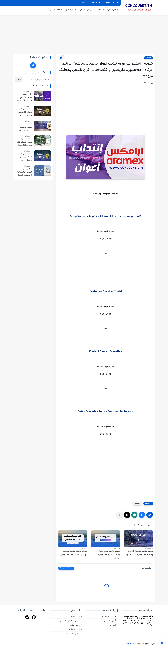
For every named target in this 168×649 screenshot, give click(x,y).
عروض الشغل (86, 10)
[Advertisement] (84, 34)
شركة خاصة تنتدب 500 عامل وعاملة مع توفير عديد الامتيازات (138, 553)
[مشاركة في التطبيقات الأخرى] (120, 515)
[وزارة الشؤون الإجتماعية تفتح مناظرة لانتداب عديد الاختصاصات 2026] (42, 96)
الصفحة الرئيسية (73, 616)
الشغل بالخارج (71, 10)
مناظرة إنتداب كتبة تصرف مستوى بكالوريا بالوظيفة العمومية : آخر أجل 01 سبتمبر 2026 (23, 127)
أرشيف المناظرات (95, 3)
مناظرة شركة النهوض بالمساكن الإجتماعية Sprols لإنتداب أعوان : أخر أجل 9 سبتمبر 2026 (24, 172)
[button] (142, 515)
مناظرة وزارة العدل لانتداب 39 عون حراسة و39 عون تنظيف (24, 157)
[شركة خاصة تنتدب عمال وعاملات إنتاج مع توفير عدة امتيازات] (105, 538)
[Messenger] (27, 617)
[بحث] (14, 10)
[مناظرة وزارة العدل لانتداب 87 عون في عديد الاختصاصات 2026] (42, 111)
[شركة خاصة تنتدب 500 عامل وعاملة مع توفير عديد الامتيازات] (138, 538)
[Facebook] (34, 617)
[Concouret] (138, 7)
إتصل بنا (82, 3)
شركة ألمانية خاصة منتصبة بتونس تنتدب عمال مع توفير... (73, 553)
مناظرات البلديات (55, 10)
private (148, 58)
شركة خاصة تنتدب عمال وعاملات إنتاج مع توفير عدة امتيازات (107, 555)
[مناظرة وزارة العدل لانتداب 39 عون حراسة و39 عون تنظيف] (42, 155)
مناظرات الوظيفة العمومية (106, 10)
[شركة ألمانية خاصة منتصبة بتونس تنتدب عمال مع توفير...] (72, 538)
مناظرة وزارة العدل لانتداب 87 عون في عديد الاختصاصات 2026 (24, 112)
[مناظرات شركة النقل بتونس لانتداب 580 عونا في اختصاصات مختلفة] (42, 140)
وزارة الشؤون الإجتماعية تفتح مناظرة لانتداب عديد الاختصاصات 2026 (24, 97)
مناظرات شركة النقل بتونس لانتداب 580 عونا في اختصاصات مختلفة (23, 142)
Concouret (130, 644)
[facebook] (33, 65)
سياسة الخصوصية (111, 3)
